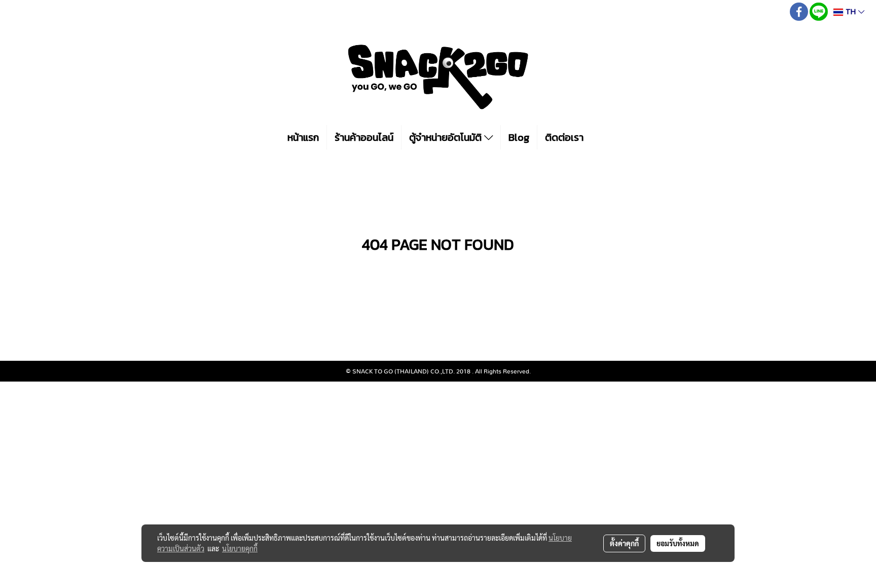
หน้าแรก (303, 137)
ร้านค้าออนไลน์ (364, 137)
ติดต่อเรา (564, 137)
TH (850, 12)
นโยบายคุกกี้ (240, 548)
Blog (518, 137)
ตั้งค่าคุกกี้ (624, 543)
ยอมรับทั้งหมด (677, 543)
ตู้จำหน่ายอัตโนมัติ (446, 137)
